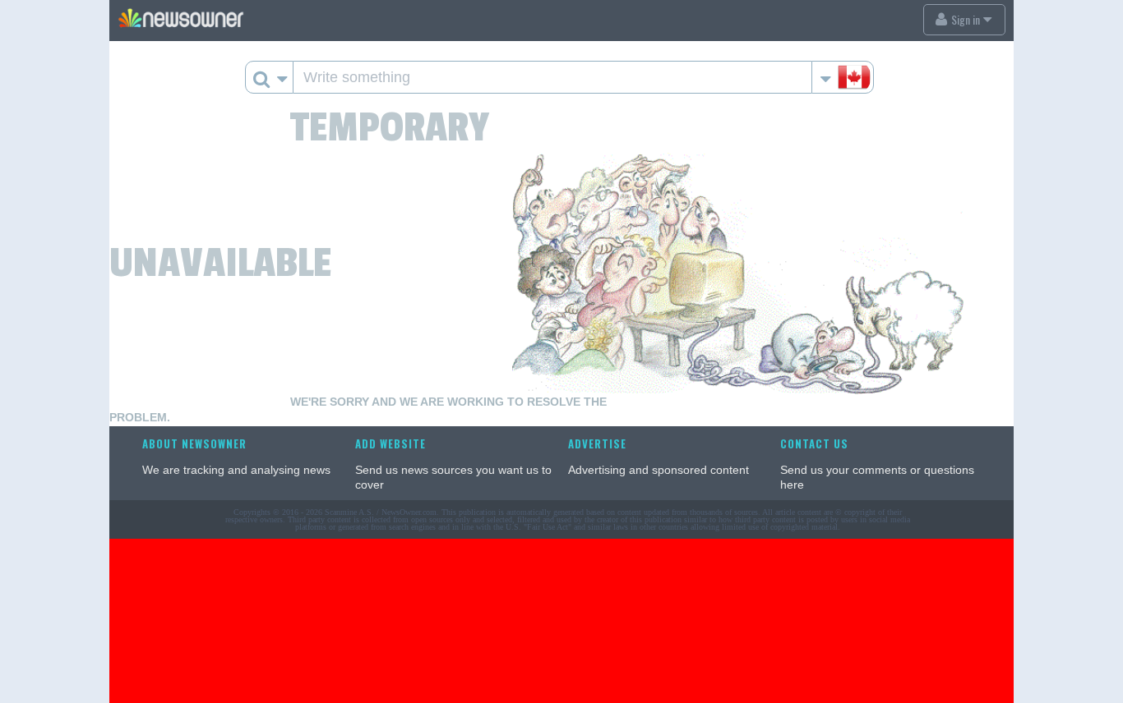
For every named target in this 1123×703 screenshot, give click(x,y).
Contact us (814, 443)
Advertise (597, 443)
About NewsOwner (194, 443)
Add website (390, 443)
